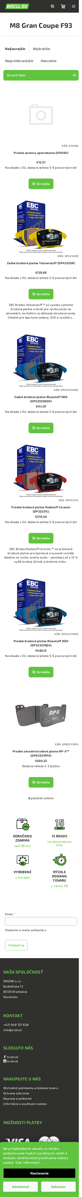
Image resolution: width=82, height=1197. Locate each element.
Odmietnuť (20, 1187)
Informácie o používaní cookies (25, 1104)
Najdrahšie (41, 49)
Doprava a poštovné (17, 1098)
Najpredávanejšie (19, 61)
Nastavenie (39, 1173)
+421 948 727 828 (16, 1024)
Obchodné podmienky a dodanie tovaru (30, 1088)
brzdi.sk (12, 1057)
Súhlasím (58, 1187)
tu (42, 1162)
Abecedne (49, 61)
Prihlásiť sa (16, 945)
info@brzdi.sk (12, 1030)
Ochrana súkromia (16, 1093)
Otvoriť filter (16, 75)
